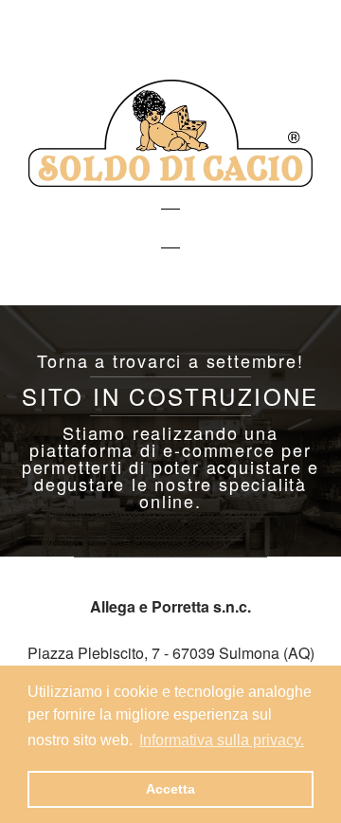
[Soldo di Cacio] (170, 181)
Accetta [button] (170, 788)
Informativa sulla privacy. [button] (221, 740)
